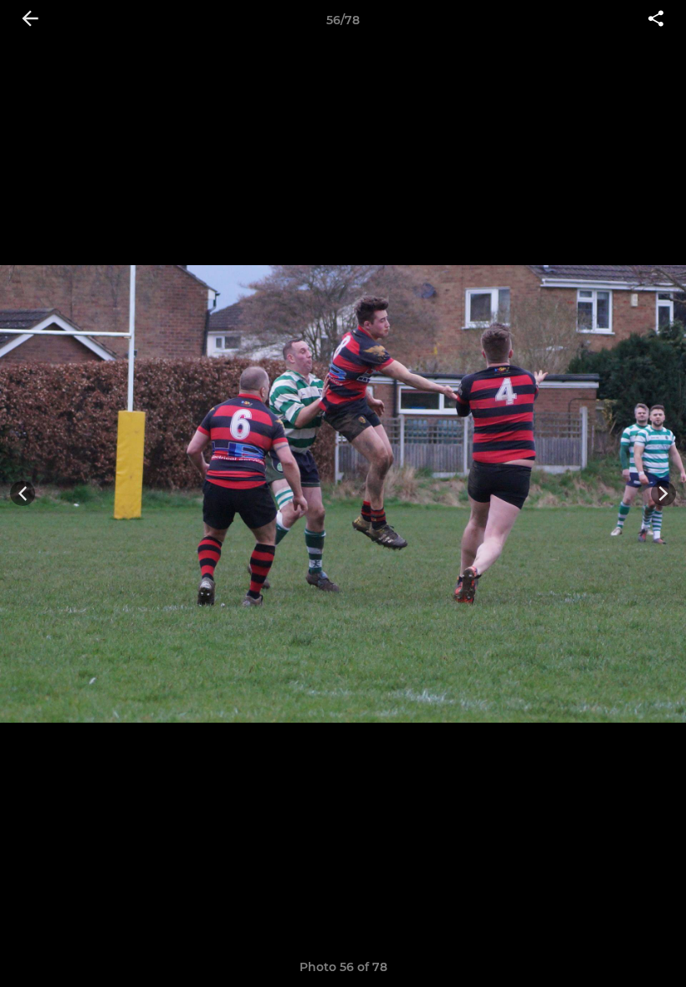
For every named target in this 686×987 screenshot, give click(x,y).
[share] (656, 20)
